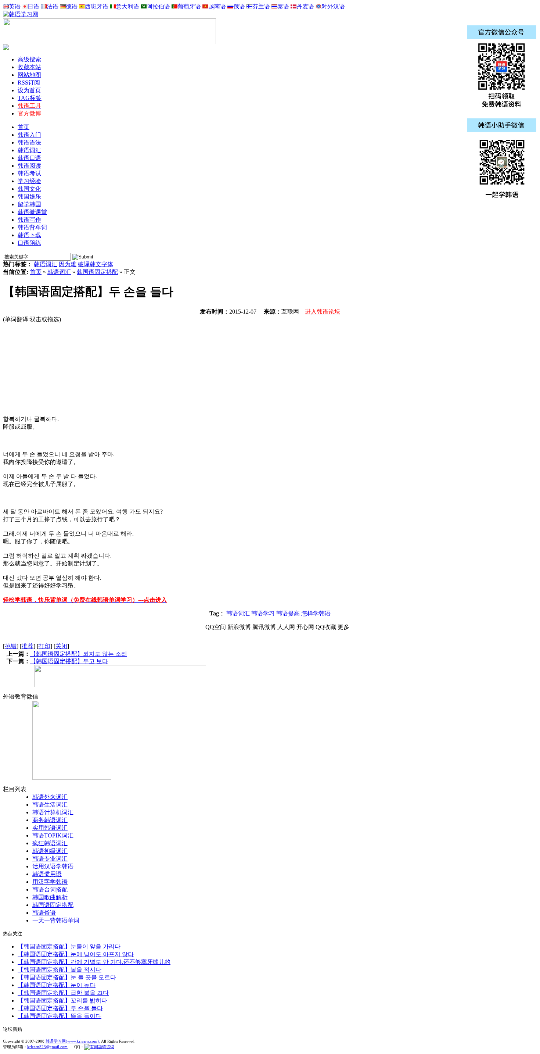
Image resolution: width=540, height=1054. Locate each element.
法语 (52, 6)
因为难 (67, 264)
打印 (44, 646)
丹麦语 (305, 6)
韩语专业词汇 (50, 858)
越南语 (217, 6)
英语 (15, 6)
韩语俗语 (44, 913)
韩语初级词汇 (50, 851)
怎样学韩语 (316, 613)
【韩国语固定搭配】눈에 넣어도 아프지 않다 (76, 954)
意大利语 (127, 6)
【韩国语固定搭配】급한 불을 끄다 (63, 993)
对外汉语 (333, 6)
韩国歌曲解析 (50, 897)
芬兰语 (261, 6)
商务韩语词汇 (50, 820)
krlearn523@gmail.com (47, 1046)
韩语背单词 (32, 227)
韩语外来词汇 (50, 797)
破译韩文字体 (95, 264)
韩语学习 (263, 613)
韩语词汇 (45, 264)
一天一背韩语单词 (55, 920)
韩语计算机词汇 (52, 812)
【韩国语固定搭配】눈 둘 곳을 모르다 (67, 977)
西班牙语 (96, 6)
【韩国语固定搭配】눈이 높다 (57, 985)
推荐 (27, 646)
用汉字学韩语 (50, 882)
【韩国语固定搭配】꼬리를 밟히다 (62, 1000)
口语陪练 (29, 243)
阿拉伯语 (158, 6)
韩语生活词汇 (50, 804)
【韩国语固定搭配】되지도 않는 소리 (78, 654)
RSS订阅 (29, 82)
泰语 (283, 6)
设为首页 (29, 90)
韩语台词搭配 (50, 889)
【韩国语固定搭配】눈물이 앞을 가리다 (69, 946)
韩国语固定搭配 (97, 272)
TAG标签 (30, 98)
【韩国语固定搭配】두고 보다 (69, 661)
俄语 (239, 6)
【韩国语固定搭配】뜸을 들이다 (59, 1016)
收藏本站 (29, 67)
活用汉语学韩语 (52, 866)
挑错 (11, 646)
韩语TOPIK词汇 (52, 835)
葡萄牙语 (189, 6)
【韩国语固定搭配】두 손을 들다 (60, 1008)
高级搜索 (29, 59)
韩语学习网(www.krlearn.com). (73, 1041)
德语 (72, 6)
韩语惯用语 (47, 874)
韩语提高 (288, 613)
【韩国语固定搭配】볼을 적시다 (59, 970)
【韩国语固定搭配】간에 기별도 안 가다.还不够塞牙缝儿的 (94, 962)
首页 (23, 127)
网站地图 (29, 75)
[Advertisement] (58, 369)
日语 (33, 6)
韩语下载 (29, 235)
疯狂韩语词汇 (50, 843)
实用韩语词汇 (50, 828)
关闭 (61, 646)
